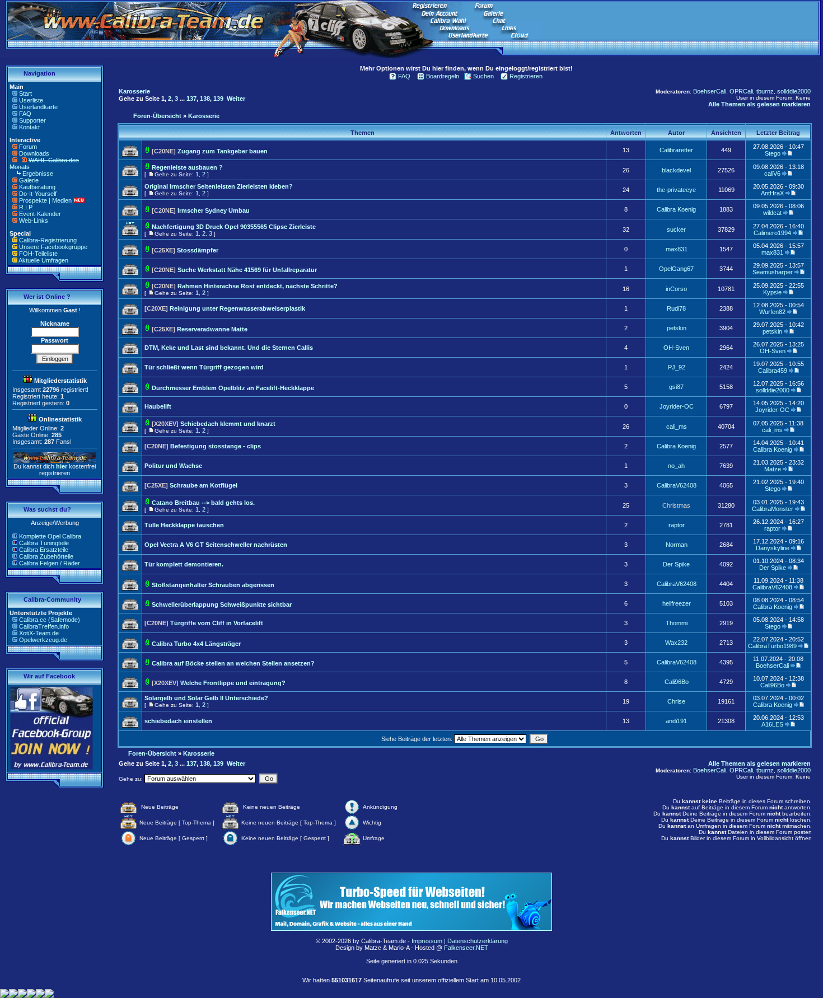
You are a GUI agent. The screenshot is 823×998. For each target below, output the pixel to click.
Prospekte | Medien (45, 200)
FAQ (25, 113)
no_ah (676, 465)
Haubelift (157, 406)
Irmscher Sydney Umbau (213, 210)
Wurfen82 (772, 311)
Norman (677, 544)
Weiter (236, 98)
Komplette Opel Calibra (50, 536)
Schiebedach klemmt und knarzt (227, 423)
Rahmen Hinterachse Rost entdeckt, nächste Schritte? (257, 286)
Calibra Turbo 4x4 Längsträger (196, 643)
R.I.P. (26, 207)
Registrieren (526, 76)
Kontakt (29, 127)
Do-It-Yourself (38, 193)
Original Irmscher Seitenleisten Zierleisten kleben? (218, 186)
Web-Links (33, 220)
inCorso (676, 288)
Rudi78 (676, 308)
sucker (676, 229)
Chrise (676, 701)
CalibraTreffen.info (44, 626)
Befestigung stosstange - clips (215, 446)
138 (205, 98)
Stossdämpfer (197, 250)
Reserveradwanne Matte (212, 329)
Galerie (29, 180)
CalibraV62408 (676, 485)
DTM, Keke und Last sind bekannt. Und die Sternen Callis (228, 347)
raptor (676, 525)
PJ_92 (676, 367)
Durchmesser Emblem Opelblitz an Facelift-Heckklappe (233, 388)
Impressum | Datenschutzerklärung (460, 941)
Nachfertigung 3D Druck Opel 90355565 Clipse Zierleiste (234, 226)
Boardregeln (442, 76)
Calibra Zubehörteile (46, 556)
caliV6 (772, 173)
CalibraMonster (772, 508)
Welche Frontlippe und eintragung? (233, 683)
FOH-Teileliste (38, 253)
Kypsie (772, 292)
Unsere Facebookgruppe (53, 246)
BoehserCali (709, 91)
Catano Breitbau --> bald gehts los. (203, 502)
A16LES (772, 724)
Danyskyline (772, 548)
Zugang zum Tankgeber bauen (222, 151)
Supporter (32, 120)
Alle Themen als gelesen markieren (759, 104)
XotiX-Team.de (39, 633)
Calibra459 (772, 370)
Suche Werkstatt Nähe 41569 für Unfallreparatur (247, 269)
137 (191, 98)
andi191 (676, 721)
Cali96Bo (677, 681)
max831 (677, 249)
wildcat (772, 212)
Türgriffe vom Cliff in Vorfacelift (216, 623)
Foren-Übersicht (157, 116)
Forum (28, 146)
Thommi (677, 623)
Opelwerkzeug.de (43, 639)
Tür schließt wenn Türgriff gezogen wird (204, 367)
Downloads (34, 153)
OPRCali (741, 91)
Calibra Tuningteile (44, 543)
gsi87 (676, 386)
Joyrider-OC (677, 406)
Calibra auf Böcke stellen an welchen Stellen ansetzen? (233, 663)
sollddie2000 (794, 91)
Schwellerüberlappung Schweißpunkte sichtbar (222, 604)
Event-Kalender (40, 213)
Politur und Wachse (173, 465)
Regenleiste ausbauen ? (187, 167)
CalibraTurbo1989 (772, 646)
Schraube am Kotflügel (203, 485)
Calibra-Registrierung (48, 240)
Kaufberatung (37, 187)
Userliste (31, 100)
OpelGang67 (676, 268)
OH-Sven (676, 347)
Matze (772, 469)
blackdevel (676, 170)
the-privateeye (676, 189)
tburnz (765, 91)
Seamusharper (772, 272)
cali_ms (676, 426)
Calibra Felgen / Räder (49, 563)
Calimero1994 (772, 232)
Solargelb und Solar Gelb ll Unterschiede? (206, 698)
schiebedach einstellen (178, 721)
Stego (772, 153)
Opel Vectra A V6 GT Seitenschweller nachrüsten (215, 544)
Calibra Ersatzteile (43, 549)
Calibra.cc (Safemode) (49, 619)
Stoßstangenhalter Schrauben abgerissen (213, 585)
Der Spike (676, 564)
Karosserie (134, 91)
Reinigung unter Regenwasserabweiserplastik (237, 308)
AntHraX (772, 193)
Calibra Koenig (676, 209)
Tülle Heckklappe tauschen (184, 525)
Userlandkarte (38, 107)
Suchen (483, 76)
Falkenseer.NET (466, 947)
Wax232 (676, 642)
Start (25, 93)
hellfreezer (676, 603)
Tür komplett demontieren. (183, 564)
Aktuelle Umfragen (43, 260)
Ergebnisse (37, 173)
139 (218, 98)
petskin (676, 328)
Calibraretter (676, 150)
